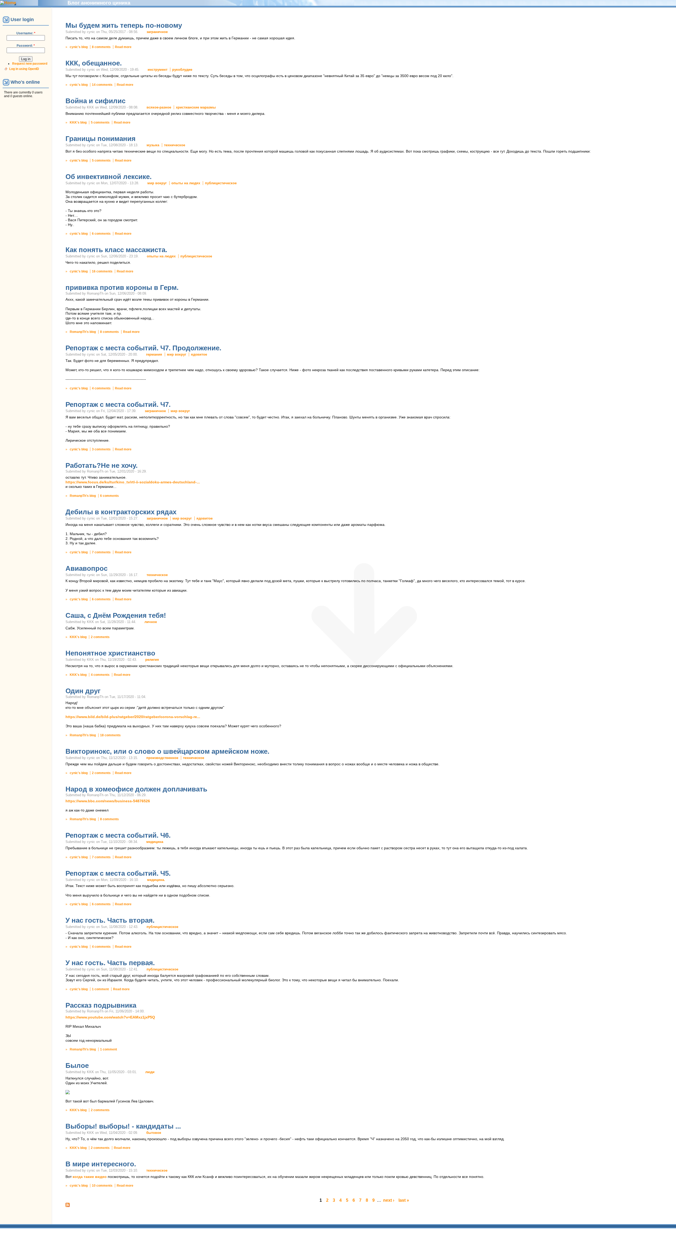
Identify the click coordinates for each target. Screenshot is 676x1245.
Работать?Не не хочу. (101, 465)
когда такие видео (90, 1177)
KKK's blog (78, 122)
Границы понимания (100, 138)
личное (150, 622)
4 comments (101, 388)
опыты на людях (185, 183)
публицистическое (221, 183)
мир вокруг (157, 183)
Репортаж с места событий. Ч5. (118, 873)
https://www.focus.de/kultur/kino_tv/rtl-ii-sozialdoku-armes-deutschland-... (132, 482)
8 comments (101, 47)
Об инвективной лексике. (108, 176)
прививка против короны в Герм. (122, 287)
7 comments (101, 552)
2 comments (100, 637)
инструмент (157, 70)
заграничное (157, 32)
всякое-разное (159, 107)
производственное (162, 758)
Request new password (29, 63)
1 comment (100, 989)
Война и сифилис (95, 101)
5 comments (100, 122)
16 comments (102, 271)
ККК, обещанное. (93, 63)
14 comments (102, 85)
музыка (153, 145)
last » (403, 1200)
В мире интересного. (100, 1164)
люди (149, 1072)
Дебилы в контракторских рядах (120, 512)
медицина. (156, 880)
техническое (174, 145)
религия (152, 660)
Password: (26, 46)
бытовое (153, 1133)
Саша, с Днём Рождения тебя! (115, 615)
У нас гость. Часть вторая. (109, 920)
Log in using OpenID (24, 69)
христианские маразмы (196, 107)
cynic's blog (79, 47)
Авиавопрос (86, 568)
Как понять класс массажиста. (116, 249)
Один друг (83, 691)
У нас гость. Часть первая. (110, 962)
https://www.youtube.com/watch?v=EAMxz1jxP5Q (110, 1017)
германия (154, 354)
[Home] (8, 3)
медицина (154, 842)
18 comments (110, 735)
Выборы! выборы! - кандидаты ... (123, 1126)
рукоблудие (182, 70)
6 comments (101, 233)
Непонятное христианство (110, 653)
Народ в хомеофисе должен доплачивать (136, 789)
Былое (77, 1065)
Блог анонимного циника (99, 3)
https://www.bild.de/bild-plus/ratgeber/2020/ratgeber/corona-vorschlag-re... (132, 717)
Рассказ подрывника (100, 1005)
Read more (123, 47)
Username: (25, 33)
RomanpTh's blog (83, 332)
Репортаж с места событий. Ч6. (118, 835)
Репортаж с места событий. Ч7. (118, 404)
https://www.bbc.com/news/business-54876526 (107, 801)
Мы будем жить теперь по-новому (123, 25)
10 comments (102, 1185)
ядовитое (199, 354)
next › (388, 1200)
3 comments (101, 449)
